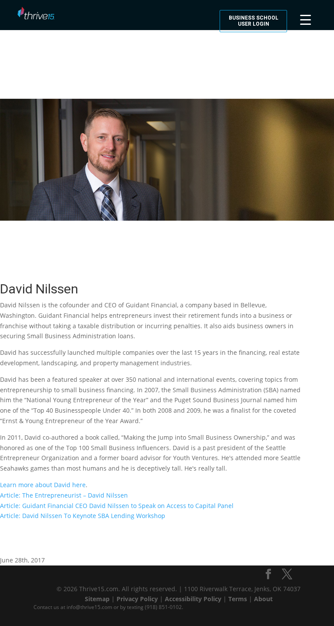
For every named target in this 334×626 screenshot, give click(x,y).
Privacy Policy (137, 599)
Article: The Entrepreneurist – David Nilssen (64, 495)
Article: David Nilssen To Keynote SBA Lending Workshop (82, 516)
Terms (237, 599)
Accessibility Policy (193, 599)
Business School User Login (253, 21)
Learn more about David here (43, 485)
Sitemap (97, 599)
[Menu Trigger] (305, 18)
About (263, 599)
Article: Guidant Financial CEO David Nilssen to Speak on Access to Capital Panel (117, 505)
